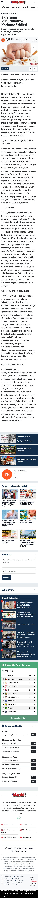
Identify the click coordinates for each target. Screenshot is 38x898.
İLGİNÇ (6, 882)
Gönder (6, 577)
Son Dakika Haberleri (11, 837)
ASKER (18, 884)
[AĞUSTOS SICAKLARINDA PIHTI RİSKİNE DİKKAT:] (28, 494)
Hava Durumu (8, 825)
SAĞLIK (13, 13)
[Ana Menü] (2, 2)
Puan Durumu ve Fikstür (8, 831)
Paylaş (6, 68)
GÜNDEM (5, 7)
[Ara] (35, 2)
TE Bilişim (17, 473)
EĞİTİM (24, 851)
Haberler (4, 13)
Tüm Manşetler (27, 830)
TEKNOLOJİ (15, 851)
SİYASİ (25, 7)
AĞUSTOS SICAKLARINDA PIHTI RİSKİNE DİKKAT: (27, 502)
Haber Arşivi (27, 837)
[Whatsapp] (19, 818)
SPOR (32, 7)
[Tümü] (35, 590)
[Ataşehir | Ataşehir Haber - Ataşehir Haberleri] (18, 2)
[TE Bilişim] (7, 474)
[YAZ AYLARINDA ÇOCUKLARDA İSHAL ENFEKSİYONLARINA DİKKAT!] (28, 534)
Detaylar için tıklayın (19, 718)
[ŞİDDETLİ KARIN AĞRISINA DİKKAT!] (28, 514)
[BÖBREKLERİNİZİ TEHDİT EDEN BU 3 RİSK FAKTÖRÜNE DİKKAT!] (10, 514)
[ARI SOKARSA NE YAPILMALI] (10, 534)
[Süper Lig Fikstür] (35, 726)
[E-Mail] (15, 477)
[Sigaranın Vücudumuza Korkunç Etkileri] (19, 54)
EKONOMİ (16, 7)
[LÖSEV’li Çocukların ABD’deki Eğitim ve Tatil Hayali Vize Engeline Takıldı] (10, 494)
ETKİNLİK (18, 882)
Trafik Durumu (27, 825)
